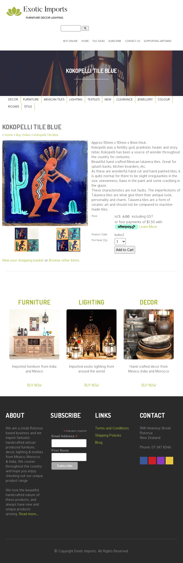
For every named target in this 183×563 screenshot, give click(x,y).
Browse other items (64, 260)
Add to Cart (125, 250)
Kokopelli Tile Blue (46, 135)
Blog (98, 442)
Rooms (13, 106)
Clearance (124, 99)
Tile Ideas (98, 41)
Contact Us (132, 41)
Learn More (148, 227)
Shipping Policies (108, 435)
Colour (164, 99)
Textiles (93, 99)
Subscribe (114, 41)
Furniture (31, 99)
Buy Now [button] (34, 384)
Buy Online (70, 41)
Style (28, 106)
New (108, 99)
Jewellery (145, 99)
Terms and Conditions (112, 428)
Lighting (75, 99)
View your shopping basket (23, 260)
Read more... (29, 514)
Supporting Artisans (157, 41)
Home (85, 41)
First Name (60, 450)
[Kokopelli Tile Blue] (45, 183)
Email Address (64, 436)
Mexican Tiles (54, 99)
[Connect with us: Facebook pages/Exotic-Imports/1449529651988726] (143, 460)
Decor (13, 99)
